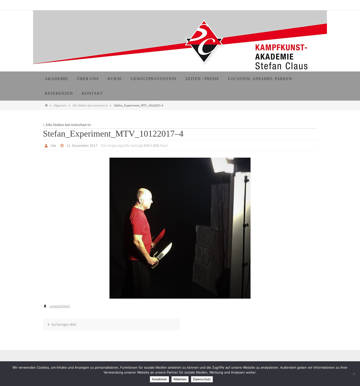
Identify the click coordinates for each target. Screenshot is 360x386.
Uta (53, 145)
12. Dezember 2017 (81, 145)
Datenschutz (202, 379)
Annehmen (159, 379)
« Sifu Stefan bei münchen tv (67, 124)
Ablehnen (180, 379)
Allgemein (60, 105)
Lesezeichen (59, 306)
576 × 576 (151, 145)
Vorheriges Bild (63, 324)
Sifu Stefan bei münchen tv (90, 105)
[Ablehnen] (353, 373)
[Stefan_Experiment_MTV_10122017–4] (180, 228)
